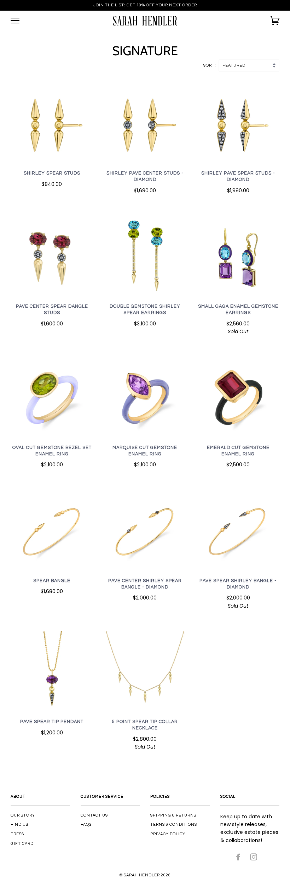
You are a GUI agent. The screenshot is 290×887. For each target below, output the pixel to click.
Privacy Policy (167, 834)
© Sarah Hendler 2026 (145, 875)
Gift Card (22, 844)
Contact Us (94, 815)
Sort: (210, 65)
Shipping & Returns (173, 815)
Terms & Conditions (173, 824)
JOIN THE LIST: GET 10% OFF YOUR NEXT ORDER (145, 5)
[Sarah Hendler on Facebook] (238, 858)
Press (17, 834)
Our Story (23, 815)
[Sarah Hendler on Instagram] (253, 858)
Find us (19, 824)
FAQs (86, 824)
